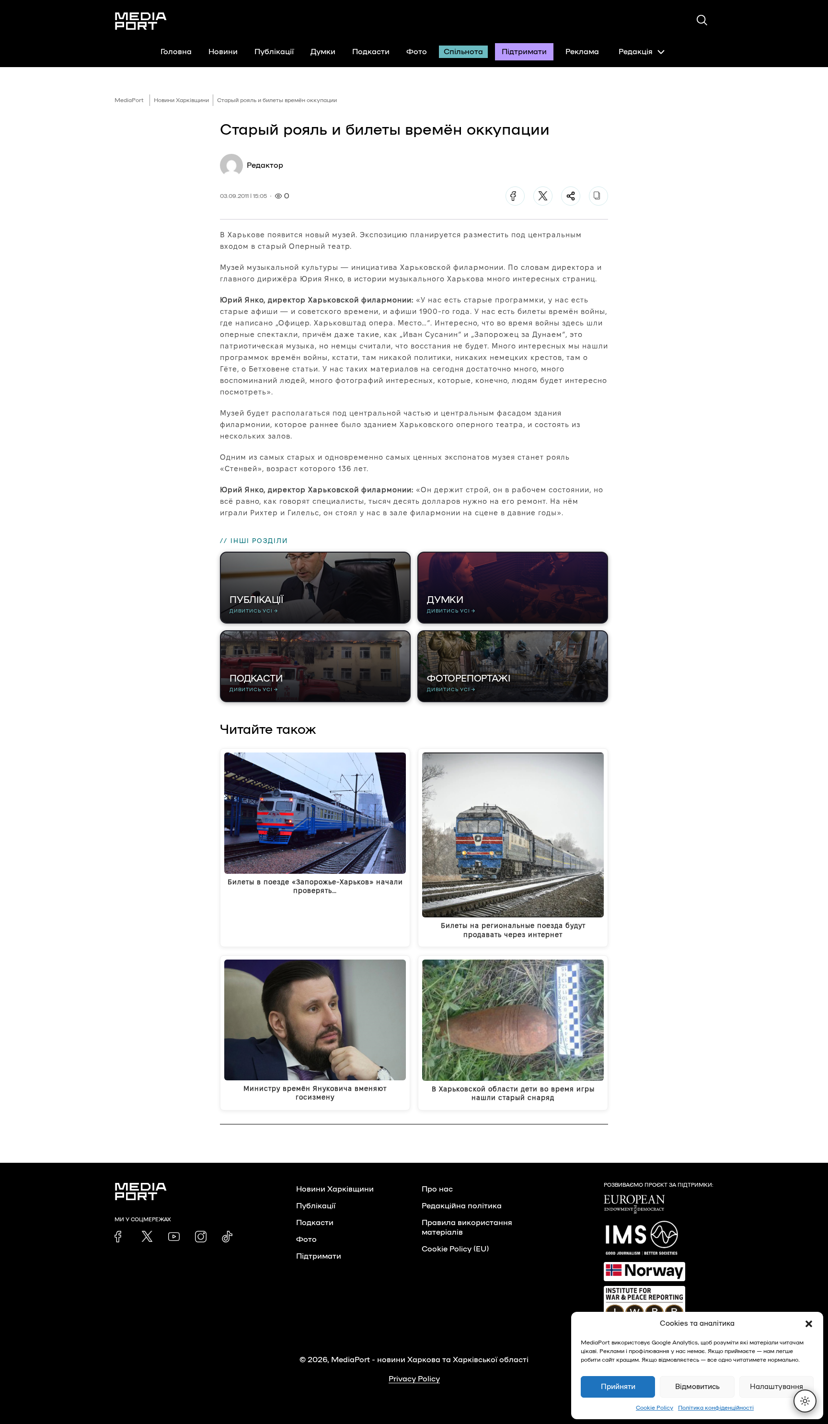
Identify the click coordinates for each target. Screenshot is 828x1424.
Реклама (582, 52)
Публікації (274, 52)
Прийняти (618, 1386)
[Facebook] (515, 196)
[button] (809, 1324)
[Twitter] (542, 196)
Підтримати (524, 52)
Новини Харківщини (181, 100)
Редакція (636, 52)
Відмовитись (697, 1386)
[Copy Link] (598, 196)
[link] (120, 1236)
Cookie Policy (654, 1408)
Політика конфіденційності (716, 1408)
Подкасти (371, 52)
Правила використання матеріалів (467, 1227)
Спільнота (463, 52)
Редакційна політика (462, 1206)
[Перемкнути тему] (805, 1400)
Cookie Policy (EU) (455, 1249)
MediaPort (129, 100)
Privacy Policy (414, 1379)
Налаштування (776, 1386)
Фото (416, 52)
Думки (322, 52)
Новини (223, 52)
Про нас (437, 1189)
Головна (176, 52)
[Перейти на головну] (141, 21)
